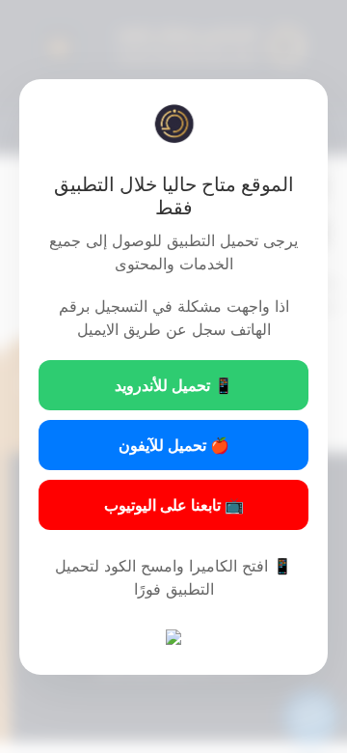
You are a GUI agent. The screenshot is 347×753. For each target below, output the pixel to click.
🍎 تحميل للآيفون (174, 445)
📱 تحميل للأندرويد (174, 385)
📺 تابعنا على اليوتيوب (174, 505)
